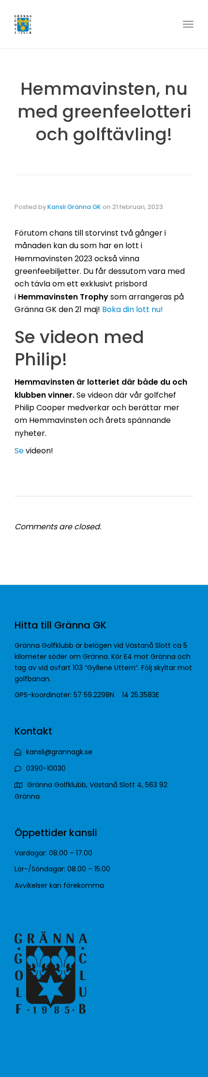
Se (19, 450)
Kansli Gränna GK (74, 206)
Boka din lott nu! (132, 309)
